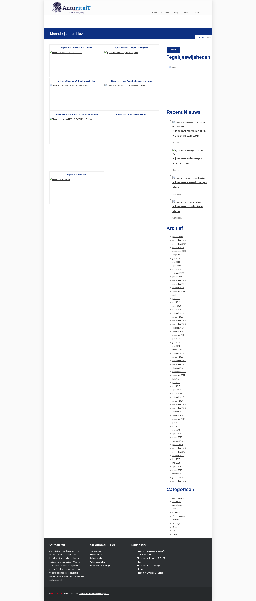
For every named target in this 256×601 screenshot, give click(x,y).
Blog (176, 13)
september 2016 (179, 415)
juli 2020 (176, 258)
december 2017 (179, 361)
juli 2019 (176, 295)
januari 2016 (177, 445)
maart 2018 (177, 350)
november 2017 (179, 364)
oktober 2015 (178, 455)
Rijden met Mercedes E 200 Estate (76, 48)
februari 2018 (178, 353)
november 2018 (179, 324)
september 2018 (179, 331)
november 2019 (179, 284)
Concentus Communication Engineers (94, 594)
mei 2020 (176, 262)
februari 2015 (178, 474)
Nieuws (175, 520)
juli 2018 (176, 339)
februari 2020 (178, 273)
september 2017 (179, 372)
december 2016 (179, 404)
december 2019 (179, 280)
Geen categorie (178, 516)
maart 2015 (177, 470)
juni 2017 (176, 382)
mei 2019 (176, 302)
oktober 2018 (178, 328)
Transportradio (96, 551)
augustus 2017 (178, 375)
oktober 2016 (178, 412)
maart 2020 (177, 269)
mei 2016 (176, 430)
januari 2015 (177, 477)
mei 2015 (176, 463)
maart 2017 (177, 393)
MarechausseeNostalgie (100, 565)
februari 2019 (178, 313)
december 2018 (179, 320)
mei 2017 (176, 386)
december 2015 (179, 448)
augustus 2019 (178, 291)
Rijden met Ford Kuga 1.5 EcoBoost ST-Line (131, 81)
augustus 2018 (178, 335)
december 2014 (179, 481)
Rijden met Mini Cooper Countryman (131, 48)
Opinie (175, 527)
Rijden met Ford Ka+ (76, 175)
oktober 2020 (178, 247)
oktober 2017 (178, 368)
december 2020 (179, 240)
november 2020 (179, 244)
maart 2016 (177, 437)
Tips (174, 531)
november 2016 (179, 408)
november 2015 (179, 452)
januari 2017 (177, 401)
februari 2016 (178, 441)
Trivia (174, 534)
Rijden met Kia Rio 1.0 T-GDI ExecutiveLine (76, 81)
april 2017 (176, 390)
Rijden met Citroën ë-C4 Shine (150, 573)
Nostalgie (176, 523)
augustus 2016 (178, 419)
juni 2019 (176, 298)
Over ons (165, 13)
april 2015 (176, 466)
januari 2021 (177, 237)
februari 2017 (178, 397)
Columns (176, 512)
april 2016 (176, 434)
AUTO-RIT (176, 501)
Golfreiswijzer (96, 554)
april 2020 (176, 266)
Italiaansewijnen (97, 558)
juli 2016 (176, 423)
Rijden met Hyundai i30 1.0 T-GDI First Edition (77, 114)
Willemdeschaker (97, 562)
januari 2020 (177, 277)
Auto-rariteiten (178, 498)
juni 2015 (176, 459)
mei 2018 (176, 346)
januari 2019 (177, 317)
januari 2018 (177, 357)
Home (154, 13)
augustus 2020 (178, 255)
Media (185, 13)
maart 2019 (177, 309)
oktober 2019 (178, 288)
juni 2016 (176, 426)
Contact (196, 13)
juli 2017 (176, 379)
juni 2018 (176, 342)
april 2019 (176, 306)
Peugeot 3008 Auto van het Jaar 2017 (131, 114)
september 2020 (179, 251)
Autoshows (177, 505)
